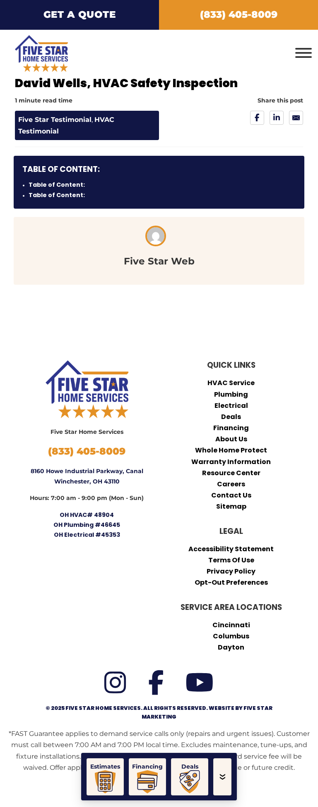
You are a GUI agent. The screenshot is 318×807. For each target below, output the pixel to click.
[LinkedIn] (277, 118)
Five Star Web (159, 261)
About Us (231, 439)
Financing (231, 428)
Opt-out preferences (231, 582)
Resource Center (231, 473)
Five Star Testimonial (55, 120)
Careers (231, 484)
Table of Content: (57, 185)
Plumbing (231, 394)
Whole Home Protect (231, 450)
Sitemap (231, 506)
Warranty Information (231, 462)
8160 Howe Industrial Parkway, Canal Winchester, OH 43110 (87, 476)
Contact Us (231, 495)
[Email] (296, 118)
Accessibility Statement (231, 549)
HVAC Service (231, 383)
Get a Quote (79, 14)
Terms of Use (231, 560)
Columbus (231, 636)
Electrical (231, 405)
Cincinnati (231, 625)
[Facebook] (257, 118)
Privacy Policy (231, 571)
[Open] (303, 53)
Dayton (231, 647)
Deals (231, 416)
